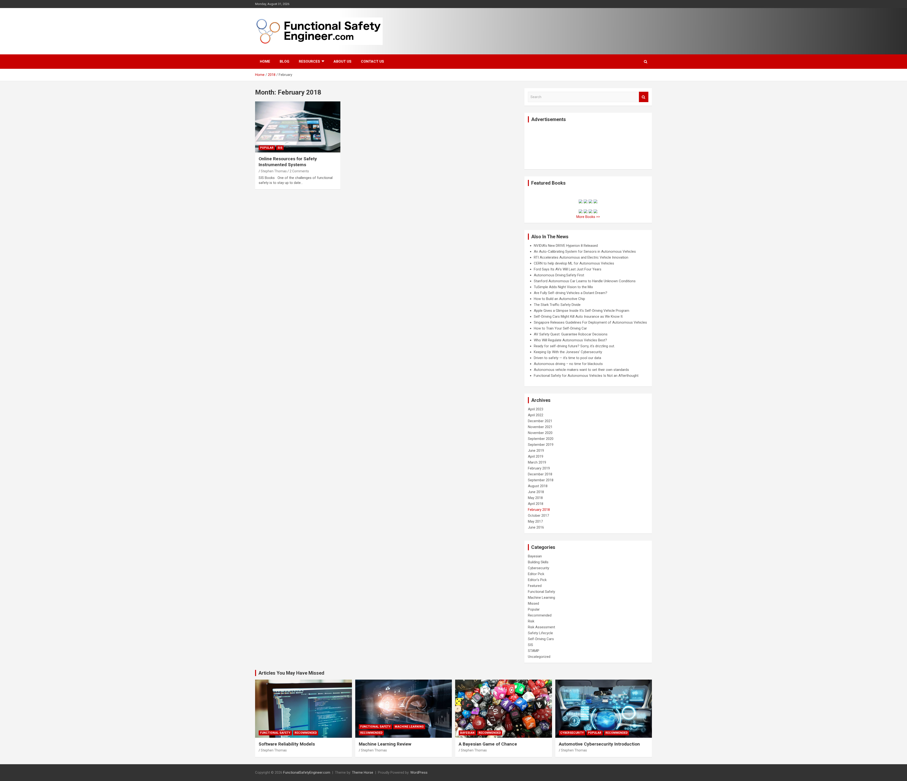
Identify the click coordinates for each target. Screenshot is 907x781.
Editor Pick (536, 574)
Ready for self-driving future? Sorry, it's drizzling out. (574, 346)
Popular (267, 147)
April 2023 (535, 409)
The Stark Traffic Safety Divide (557, 305)
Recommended (540, 615)
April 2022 (535, 415)
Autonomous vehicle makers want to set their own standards (581, 370)
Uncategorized (539, 657)
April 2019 (535, 456)
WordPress (419, 772)
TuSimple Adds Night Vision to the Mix (563, 287)
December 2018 (540, 474)
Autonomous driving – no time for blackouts (568, 364)
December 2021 (540, 421)
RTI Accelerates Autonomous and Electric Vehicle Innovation (581, 257)
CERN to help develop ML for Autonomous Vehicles (574, 263)
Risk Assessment (541, 627)
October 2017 (538, 515)
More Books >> (588, 217)
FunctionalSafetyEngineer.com (306, 772)
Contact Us (372, 61)
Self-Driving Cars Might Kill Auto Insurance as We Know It (578, 316)
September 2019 (540, 445)
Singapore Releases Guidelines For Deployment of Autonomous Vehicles (590, 322)
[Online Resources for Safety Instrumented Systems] (298, 127)
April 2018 (535, 504)
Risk (531, 621)
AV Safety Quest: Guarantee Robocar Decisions (571, 334)
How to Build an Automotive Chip (559, 299)
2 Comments (299, 171)
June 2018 (536, 492)
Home (265, 61)
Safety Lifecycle (540, 633)
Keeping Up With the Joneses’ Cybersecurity (568, 352)
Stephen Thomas (274, 171)
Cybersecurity (538, 568)
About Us (342, 61)
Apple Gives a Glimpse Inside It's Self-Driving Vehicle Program (581, 310)
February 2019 (539, 468)
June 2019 (536, 450)
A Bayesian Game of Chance (488, 744)
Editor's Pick (537, 580)
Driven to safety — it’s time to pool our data (567, 358)
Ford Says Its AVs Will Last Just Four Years (567, 269)
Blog (284, 61)
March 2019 (537, 462)
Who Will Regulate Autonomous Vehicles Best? (570, 340)
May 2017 (535, 521)
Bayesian (535, 556)
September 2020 (540, 439)
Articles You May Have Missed (291, 673)
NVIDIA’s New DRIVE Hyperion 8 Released (566, 245)
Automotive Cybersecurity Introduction (599, 744)
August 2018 (538, 486)
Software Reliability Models (287, 744)
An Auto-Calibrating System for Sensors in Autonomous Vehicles (585, 251)
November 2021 (540, 427)
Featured (535, 586)
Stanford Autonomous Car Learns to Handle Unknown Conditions (585, 281)
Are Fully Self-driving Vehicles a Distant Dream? (570, 293)
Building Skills (538, 562)
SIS (280, 147)
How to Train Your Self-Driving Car (560, 328)
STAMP (533, 651)
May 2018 (535, 498)
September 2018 (540, 480)
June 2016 (536, 527)
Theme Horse (362, 772)
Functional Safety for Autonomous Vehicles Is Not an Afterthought (586, 375)
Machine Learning (541, 597)
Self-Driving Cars (541, 639)
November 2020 (540, 433)
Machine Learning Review (385, 744)
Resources (309, 61)
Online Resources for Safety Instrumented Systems (288, 161)
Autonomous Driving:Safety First (559, 275)
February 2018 (539, 510)
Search (643, 97)
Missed (533, 603)
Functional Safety (541, 592)
